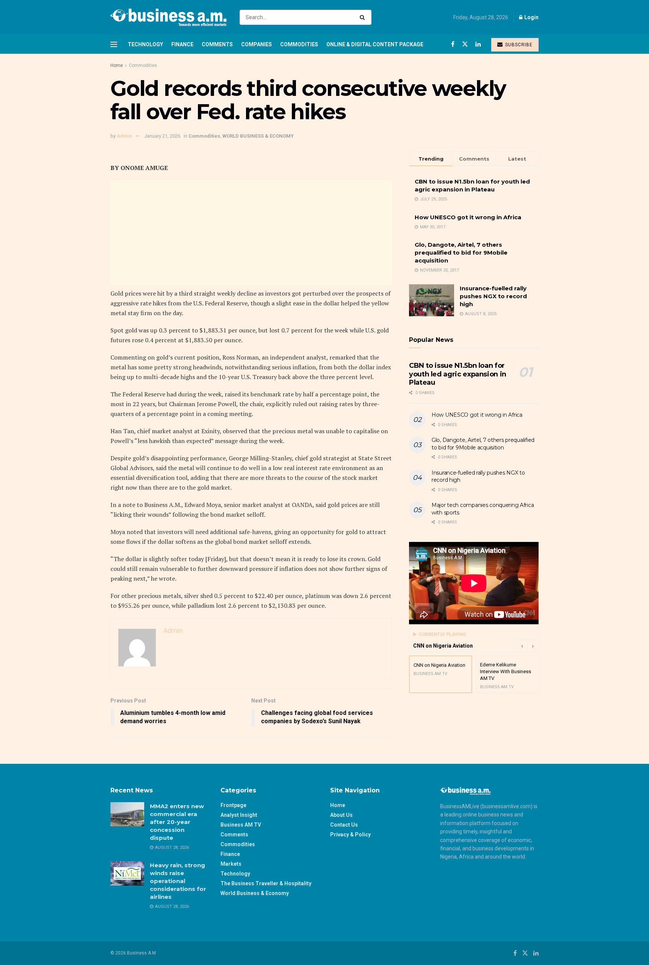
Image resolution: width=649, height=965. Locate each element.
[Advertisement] (251, 232)
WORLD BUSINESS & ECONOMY (258, 136)
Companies (256, 44)
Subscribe (518, 44)
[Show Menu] (113, 44)
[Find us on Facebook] (452, 44)
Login (531, 17)
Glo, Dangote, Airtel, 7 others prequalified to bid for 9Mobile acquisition (461, 252)
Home (116, 65)
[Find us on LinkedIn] (478, 44)
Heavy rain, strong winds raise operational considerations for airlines (178, 881)
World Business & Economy (254, 893)
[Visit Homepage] (168, 17)
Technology (145, 44)
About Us (341, 815)
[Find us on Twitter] (465, 44)
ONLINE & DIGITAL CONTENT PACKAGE (374, 44)
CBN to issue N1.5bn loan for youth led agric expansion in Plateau (457, 374)
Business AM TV (240, 825)
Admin (124, 136)
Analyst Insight (238, 815)
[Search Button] (363, 17)
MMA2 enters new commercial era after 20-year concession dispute (177, 822)
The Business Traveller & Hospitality (265, 883)
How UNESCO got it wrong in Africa (468, 217)
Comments (217, 44)
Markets (230, 864)
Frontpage (233, 805)
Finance (182, 44)
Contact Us (344, 825)
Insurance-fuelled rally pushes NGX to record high (493, 296)
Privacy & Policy (350, 834)
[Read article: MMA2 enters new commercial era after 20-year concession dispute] (127, 814)
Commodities (299, 44)
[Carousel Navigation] (527, 646)
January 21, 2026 (162, 136)
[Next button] (533, 646)
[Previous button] (521, 646)
